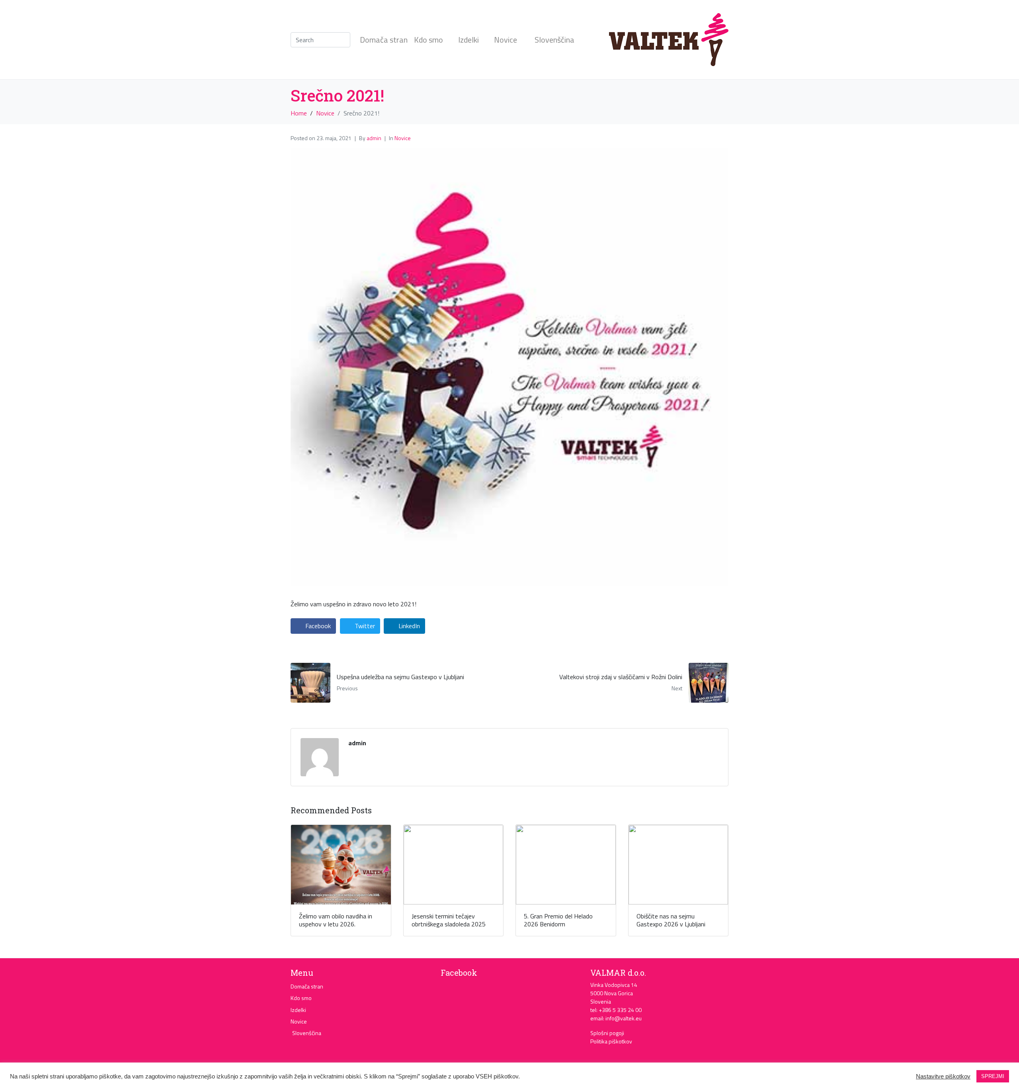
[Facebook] (451, 992)
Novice (505, 39)
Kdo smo (428, 39)
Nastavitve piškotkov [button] (943, 1076)
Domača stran (384, 39)
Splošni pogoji (607, 1033)
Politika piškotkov (611, 1041)
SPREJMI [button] (992, 1076)
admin (374, 138)
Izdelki (468, 39)
